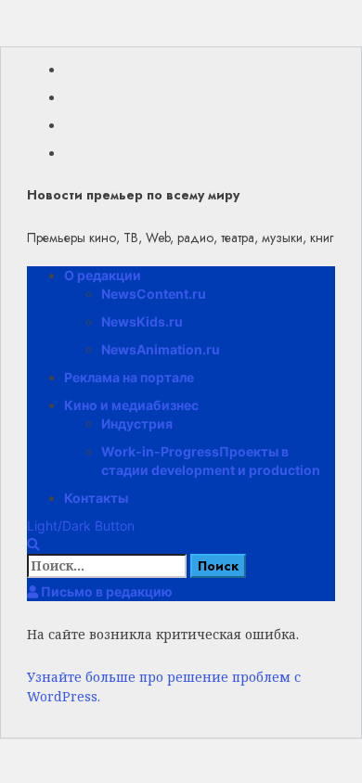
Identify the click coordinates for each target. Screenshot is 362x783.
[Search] (33, 544)
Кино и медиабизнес (131, 405)
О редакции (102, 275)
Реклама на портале (129, 377)
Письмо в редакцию (105, 591)
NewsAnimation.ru (160, 349)
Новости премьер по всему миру (133, 195)
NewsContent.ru (153, 294)
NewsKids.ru (142, 321)
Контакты (96, 498)
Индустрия (137, 423)
